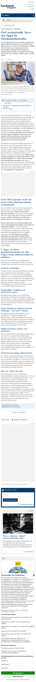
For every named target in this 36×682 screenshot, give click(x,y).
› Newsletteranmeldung (26, 504)
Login (32, 9)
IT (1, 25)
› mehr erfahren (28, 551)
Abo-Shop (31, 4)
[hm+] (18, 572)
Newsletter (31, 6)
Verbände (31, 2)
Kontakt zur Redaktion (19, 420)
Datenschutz (6, 407)
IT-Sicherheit (16, 407)
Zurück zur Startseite (18, 412)
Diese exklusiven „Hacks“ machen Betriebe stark (14, 537)
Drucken (5, 420)
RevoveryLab (5, 398)
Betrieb (9, 19)
